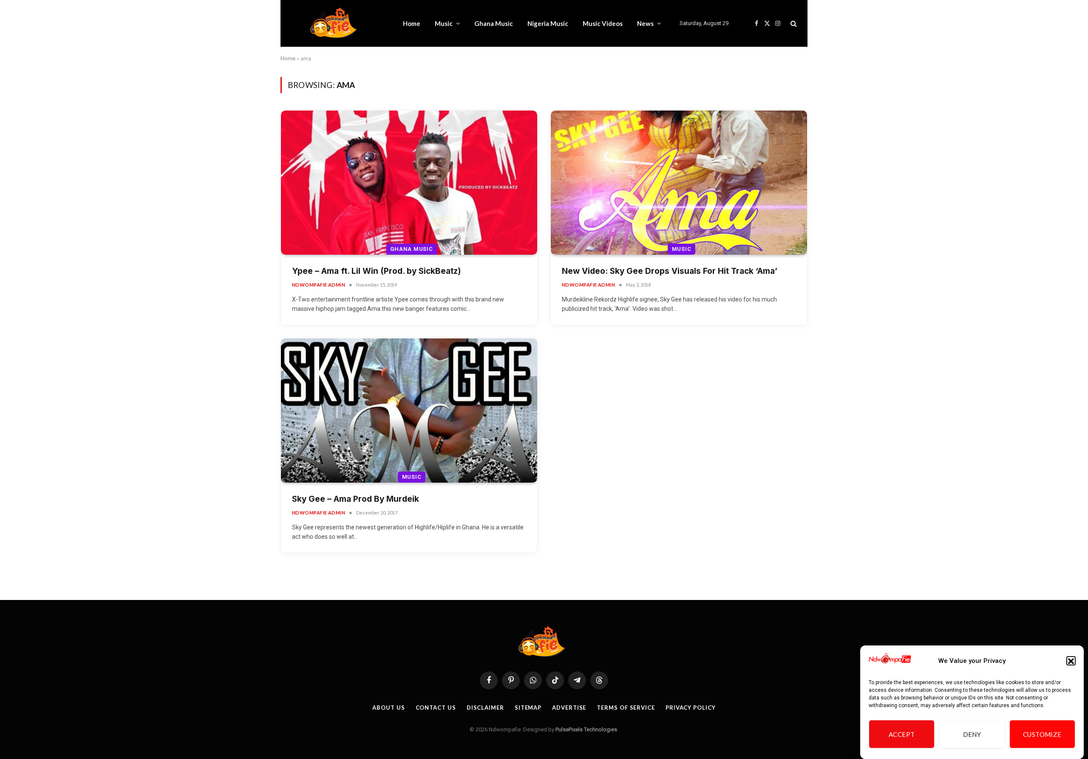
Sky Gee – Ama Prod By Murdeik (355, 499)
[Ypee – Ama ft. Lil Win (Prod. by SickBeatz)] (409, 183)
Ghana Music (493, 23)
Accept (902, 734)
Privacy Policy (691, 707)
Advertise (569, 707)
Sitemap (528, 707)
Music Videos (603, 23)
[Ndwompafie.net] (336, 23)
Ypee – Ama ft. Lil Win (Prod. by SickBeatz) (376, 271)
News (645, 23)
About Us (388, 707)
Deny (972, 734)
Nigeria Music (547, 23)
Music (444, 23)
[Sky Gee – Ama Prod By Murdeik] (409, 410)
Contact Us (436, 707)
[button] (1071, 661)
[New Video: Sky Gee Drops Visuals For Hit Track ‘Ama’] (679, 183)
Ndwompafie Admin (318, 284)
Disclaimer (485, 707)
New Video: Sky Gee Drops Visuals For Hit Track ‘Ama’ (669, 271)
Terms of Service (626, 707)
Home (411, 23)
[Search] (793, 23)
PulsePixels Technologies (586, 729)
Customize (1042, 734)
